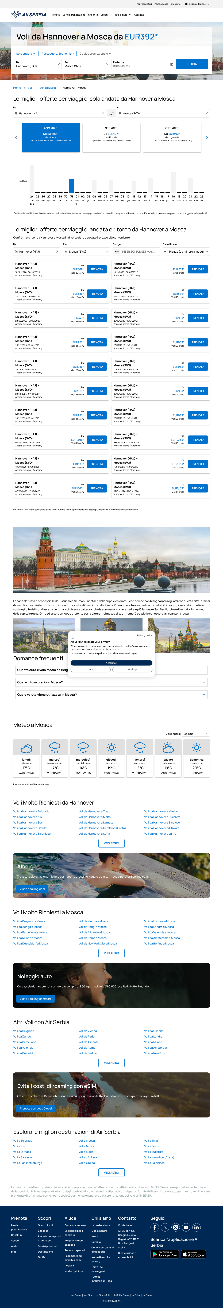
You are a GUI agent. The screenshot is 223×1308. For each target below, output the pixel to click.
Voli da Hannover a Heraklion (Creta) (102, 828)
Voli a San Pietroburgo (27, 1163)
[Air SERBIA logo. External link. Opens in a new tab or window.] (73, 638)
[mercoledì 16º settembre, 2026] (162, 192)
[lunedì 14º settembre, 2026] (150, 185)
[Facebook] (155, 1227)
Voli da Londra (153, 1036)
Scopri (106, 15)
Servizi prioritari (47, 1246)
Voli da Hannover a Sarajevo (162, 822)
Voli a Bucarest (153, 1152)
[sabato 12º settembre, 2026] (139, 192)
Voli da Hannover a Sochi (29, 822)
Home (17, 88)
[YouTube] (186, 1227)
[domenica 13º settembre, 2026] (145, 192)
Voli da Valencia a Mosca (160, 932)
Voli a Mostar (87, 1146)
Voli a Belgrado (22, 1141)
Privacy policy (144, 635)
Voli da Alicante (89, 1042)
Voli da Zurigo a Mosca (27, 927)
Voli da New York (154, 1053)
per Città (88, 1295)
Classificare (170, 244)
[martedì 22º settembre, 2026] (196, 192)
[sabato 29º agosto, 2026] (60, 192)
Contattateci (125, 1225)
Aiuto (14, 1246)
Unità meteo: (173, 733)
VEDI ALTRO (111, 843)
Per (67, 62)
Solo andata (24, 53)
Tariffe (41, 1257)
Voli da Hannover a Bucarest (162, 817)
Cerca (192, 64)
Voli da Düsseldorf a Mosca (30, 943)
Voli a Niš (19, 1146)
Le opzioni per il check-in (74, 1233)
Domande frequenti (76, 1225)
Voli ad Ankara (88, 1157)
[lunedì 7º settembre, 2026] (111, 186)
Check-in (93, 14)
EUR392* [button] (141, 36)
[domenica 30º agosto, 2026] (66, 192)
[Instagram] (175, 1227)
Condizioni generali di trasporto (102, 1249)
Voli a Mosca (87, 1141)
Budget (117, 244)
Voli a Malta (86, 1152)
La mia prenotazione (74, 14)
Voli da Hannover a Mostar (161, 811)
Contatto (139, 14)
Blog (14, 1251)
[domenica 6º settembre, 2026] (105, 192)
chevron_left (16, 137)
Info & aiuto (123, 15)
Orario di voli (45, 1225)
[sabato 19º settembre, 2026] (179, 192)
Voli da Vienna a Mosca (93, 921)
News (94, 1236)
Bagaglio (43, 1230)
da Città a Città (103, 1295)
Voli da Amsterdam (156, 1047)
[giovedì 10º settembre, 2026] (128, 192)
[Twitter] (165, 1227)
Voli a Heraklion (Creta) (159, 1157)
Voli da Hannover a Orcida (29, 828)
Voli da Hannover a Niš (27, 817)
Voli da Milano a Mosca (28, 938)
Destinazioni (45, 1251)
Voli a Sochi (151, 1146)
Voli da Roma (87, 1047)
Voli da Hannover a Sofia (94, 833)
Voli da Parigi (87, 1036)
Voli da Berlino (88, 1053)
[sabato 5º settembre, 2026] (100, 192)
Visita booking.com (32, 889)
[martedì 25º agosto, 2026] (37, 192)
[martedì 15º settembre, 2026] (156, 192)
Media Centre (99, 1230)
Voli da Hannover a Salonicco (32, 833)
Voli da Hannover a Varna (160, 833)
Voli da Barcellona (24, 1042)
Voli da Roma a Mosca (93, 938)
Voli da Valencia (23, 1047)
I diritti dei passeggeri (98, 1269)
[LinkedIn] (196, 1227)
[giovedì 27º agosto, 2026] (49, 192)
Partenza (118, 62)
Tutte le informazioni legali (102, 1278)
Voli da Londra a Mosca (159, 927)
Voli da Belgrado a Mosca (29, 921)
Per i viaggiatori (144, 3)
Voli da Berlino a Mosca (159, 943)
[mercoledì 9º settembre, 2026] (122, 192)
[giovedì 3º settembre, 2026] (88, 192)
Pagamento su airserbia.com (73, 1258)
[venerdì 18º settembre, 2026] (173, 182)
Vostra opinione (74, 1271)
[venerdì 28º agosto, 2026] (54, 192)
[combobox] (36, 66)
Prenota (55, 14)
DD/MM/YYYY (121, 66)
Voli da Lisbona (154, 1031)
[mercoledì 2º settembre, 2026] (82, 192)
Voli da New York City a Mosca (98, 943)
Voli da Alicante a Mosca (94, 932)
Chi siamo (175, 3)
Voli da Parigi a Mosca (93, 927)
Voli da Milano (153, 1042)
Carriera (96, 1242)
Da (17, 62)
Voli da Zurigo (22, 1036)
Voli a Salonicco (154, 1163)
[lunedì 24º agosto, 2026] (32, 179)
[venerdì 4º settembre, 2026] (94, 186)
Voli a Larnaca (22, 1152)
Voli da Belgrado (23, 1031)
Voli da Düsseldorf (25, 1053)
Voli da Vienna (88, 1031)
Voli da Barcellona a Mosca (30, 932)
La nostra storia (100, 1225)
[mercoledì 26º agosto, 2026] (43, 192)
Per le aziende (161, 3)
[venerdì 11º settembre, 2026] (134, 187)
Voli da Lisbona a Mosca (159, 921)
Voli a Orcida (87, 1163)
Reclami (69, 1265)
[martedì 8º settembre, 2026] (116, 192)
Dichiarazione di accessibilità (127, 1255)
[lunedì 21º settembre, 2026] (190, 185)
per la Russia (48, 88)
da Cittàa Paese (121, 1295)
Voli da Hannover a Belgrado (31, 811)
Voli (30, 88)
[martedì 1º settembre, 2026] (77, 192)
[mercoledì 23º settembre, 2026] (201, 192)
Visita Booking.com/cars (35, 999)
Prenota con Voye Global (36, 1108)
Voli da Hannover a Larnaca (96, 822)
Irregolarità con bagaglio (74, 1242)
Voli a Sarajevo (22, 1157)
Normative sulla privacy (100, 1259)
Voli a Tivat (151, 1141)
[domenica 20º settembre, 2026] (184, 192)
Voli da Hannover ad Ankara (161, 828)
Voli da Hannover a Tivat (94, 811)
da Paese (147, 1295)
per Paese (76, 1295)
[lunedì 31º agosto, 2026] (71, 186)
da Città (136, 1295)
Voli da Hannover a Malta (95, 817)
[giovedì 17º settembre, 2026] (168, 192)
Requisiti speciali (75, 1250)
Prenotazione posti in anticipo (49, 1238)
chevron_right (207, 137)
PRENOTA (96, 269)
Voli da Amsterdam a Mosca (162, 938)
